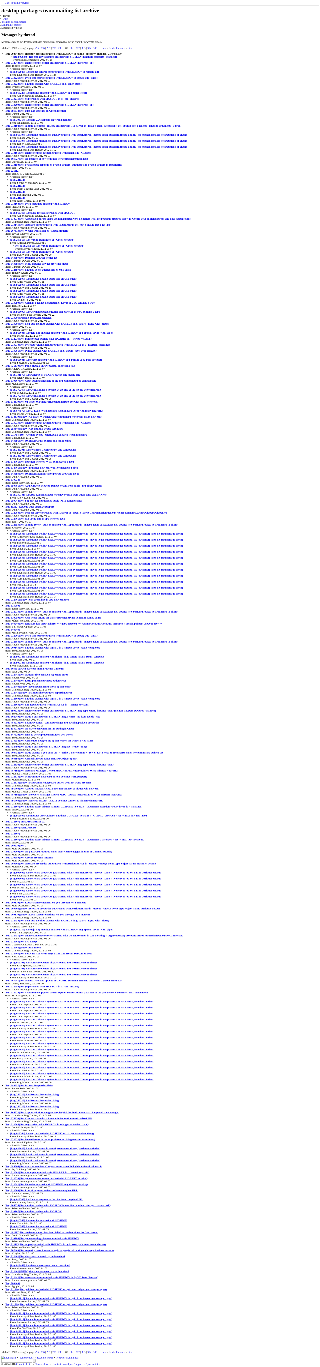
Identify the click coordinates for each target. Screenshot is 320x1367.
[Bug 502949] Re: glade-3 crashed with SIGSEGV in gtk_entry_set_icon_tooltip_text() (53, 716)
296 (43, 48)
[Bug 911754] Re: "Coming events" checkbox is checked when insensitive (46, 434)
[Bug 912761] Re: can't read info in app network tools (35, 518)
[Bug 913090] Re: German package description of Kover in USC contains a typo (50, 302)
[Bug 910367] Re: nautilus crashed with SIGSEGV (33, 1211)
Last (104, 48)
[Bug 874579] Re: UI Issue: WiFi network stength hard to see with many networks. (51, 401)
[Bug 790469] (12, 1283)
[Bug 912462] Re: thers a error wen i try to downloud (35, 1256)
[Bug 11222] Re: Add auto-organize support (29, 506)
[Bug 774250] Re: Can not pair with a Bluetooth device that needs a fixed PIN (48, 1118)
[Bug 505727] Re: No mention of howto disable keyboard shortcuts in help (46, 158)
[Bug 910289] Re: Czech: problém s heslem (29, 857)
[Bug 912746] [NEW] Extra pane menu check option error (37, 686)
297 (48, 48)
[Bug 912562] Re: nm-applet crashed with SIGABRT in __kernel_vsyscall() (47, 1172)
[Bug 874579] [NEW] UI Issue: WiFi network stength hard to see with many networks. (53, 416)
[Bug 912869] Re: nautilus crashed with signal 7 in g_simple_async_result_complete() (52, 698)
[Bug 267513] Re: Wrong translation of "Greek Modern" (37, 230)
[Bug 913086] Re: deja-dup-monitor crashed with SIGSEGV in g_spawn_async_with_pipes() (57, 323)
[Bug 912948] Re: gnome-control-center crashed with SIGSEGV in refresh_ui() (49, 62)
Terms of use (42, 1364)
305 (95, 48)
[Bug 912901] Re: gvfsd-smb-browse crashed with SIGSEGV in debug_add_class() (51, 635)
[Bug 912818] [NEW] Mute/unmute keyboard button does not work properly (48, 782)
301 (72, 48)
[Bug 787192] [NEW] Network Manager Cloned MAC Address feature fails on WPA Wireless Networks (63, 794)
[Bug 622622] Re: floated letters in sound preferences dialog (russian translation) (50, 1139)
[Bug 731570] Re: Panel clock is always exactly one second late (40, 365)
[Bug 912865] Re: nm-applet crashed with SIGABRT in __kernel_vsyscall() (47, 704)
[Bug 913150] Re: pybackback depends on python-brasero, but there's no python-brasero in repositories (63, 164)
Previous (120, 48)
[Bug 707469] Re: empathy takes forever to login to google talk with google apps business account (59, 1250)
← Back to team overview (15, 2)
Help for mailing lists (67, 1357)
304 (89, 48)
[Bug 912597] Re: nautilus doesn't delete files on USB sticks (38, 269)
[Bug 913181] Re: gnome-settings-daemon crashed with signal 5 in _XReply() (48, 152)
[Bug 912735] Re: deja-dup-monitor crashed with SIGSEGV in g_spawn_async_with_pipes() (57, 920)
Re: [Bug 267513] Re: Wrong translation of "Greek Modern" (49, 245)
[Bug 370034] (12, 479)
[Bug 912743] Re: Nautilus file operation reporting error (36, 674)
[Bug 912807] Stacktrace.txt (20, 827)
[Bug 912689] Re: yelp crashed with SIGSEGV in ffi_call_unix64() (42, 986)
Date (5, 18)
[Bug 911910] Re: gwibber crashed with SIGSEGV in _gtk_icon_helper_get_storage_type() (56, 1289)
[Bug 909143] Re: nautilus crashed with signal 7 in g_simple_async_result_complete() (52, 647)
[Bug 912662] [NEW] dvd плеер (23, 947)
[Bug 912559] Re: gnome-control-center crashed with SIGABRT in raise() (46, 1178)
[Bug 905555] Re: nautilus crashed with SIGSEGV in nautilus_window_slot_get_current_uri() (57, 1205)
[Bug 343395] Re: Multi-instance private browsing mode (36, 263)
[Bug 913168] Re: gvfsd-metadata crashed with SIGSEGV (37, 203)
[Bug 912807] (12, 833)
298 (54, 48)
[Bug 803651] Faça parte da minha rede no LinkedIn (34, 668)
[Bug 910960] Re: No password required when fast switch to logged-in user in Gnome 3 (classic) (58, 851)
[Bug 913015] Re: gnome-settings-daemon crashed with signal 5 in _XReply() (48, 422)
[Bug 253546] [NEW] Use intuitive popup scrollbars (34, 428)
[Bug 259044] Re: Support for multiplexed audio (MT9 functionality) (43, 500)
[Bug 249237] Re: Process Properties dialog (29, 1085)
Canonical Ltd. (24, 1364)
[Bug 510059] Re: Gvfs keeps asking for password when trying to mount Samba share (53, 617)
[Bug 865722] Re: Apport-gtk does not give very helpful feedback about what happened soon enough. (62, 1112)
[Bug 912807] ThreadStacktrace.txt (24, 821)
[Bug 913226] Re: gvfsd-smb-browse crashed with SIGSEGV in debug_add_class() (51, 77)
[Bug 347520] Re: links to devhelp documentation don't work (39, 734)
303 (84, 48)
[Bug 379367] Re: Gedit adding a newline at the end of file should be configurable (50, 380)
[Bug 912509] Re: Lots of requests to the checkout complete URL (41, 1190)
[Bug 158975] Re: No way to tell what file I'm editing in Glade (39, 728)
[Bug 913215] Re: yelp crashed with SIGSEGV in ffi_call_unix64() (42, 98)
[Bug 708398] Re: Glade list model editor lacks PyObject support (41, 758)
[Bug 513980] (12, 605)
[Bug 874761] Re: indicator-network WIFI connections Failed (39, 461)
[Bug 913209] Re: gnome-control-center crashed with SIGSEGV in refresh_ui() (49, 104)
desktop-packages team (14, 21)
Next (111, 48)
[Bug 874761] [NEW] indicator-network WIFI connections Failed (41, 467)
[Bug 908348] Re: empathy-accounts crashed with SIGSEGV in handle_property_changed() (65, 56)
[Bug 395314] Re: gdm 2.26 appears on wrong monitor (35, 110)
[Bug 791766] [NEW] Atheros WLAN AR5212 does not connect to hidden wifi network (54, 800)
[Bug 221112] (12, 170)
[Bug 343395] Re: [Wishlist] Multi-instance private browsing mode (42, 473)
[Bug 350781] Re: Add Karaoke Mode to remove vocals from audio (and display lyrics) (53, 485)
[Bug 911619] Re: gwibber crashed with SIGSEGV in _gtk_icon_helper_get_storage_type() (56, 1304)
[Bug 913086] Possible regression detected (28, 317)
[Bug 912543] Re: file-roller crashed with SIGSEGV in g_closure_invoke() (46, 1184)
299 (60, 48)
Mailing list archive (11, 24)
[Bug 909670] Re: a (15, 845)
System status (93, 1364)
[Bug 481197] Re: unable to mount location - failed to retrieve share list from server (51, 1232)
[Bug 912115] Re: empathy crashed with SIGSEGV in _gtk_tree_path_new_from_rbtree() (55, 1244)
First (130, 48)
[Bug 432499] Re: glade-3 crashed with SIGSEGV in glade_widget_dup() (46, 746)
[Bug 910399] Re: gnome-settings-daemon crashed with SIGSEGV (42, 1238)
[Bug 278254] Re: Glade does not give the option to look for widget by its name (49, 740)
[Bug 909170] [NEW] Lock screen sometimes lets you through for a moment (47, 914)
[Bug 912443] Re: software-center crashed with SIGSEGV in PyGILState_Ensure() (51, 1277)
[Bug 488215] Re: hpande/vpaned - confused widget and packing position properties (52, 722)
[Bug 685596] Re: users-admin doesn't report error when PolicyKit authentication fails (53, 1166)
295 (37, 48)
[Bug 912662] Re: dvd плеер (21, 941)
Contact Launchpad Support (67, 1364)
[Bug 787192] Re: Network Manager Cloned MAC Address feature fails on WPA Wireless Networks (61, 770)
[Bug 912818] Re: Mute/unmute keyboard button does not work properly (46, 776)
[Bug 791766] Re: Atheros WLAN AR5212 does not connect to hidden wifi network (51, 788)
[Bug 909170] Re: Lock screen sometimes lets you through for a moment (45, 902)
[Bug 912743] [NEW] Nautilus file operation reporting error (38, 692)
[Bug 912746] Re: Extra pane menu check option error (35, 680)
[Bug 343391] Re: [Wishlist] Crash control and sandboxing (38, 440)
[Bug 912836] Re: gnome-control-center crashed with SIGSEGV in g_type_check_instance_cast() (59, 764)
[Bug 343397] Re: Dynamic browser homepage (31, 257)
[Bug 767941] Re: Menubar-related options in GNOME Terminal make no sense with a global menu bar (63, 980)
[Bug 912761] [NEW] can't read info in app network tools (37, 599)
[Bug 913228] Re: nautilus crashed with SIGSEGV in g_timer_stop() (43, 83)
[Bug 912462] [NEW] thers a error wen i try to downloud (37, 1271)
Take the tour (26, 1357)
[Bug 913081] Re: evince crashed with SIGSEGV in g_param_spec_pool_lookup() (50, 350)
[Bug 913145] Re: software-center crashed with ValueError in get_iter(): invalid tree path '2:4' (58, 224)
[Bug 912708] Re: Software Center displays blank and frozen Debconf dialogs (48, 953)
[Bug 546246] (12, 629)
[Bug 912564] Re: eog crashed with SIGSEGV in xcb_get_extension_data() (46, 1124)
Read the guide (45, 1357)
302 (78, 48)
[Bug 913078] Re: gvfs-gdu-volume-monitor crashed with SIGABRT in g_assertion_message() (57, 344)
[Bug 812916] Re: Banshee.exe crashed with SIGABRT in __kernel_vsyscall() (48, 338)
